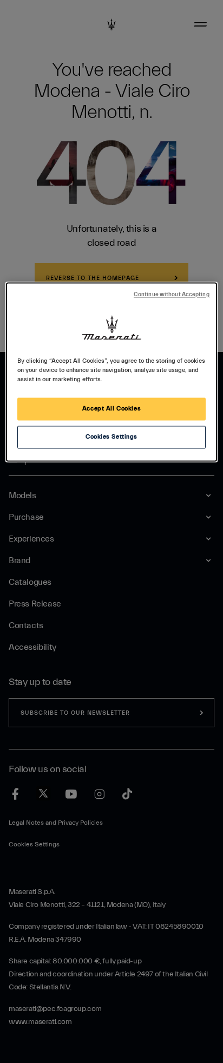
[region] (111, 372)
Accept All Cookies (111, 409)
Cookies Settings (111, 437)
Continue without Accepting (171, 295)
